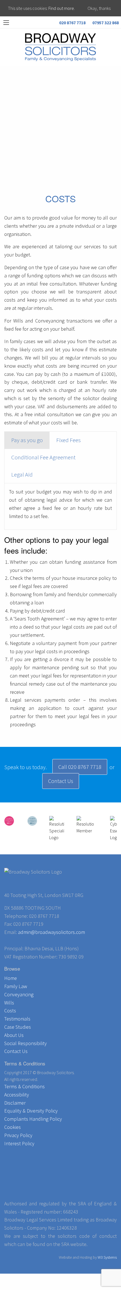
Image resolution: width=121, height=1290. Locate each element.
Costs (10, 1010)
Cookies (12, 1127)
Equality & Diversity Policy (31, 1110)
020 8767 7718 (72, 22)
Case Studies (17, 1027)
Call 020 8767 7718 (79, 766)
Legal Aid (22, 474)
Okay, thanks (99, 8)
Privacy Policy (18, 1135)
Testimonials (17, 1018)
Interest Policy (19, 1143)
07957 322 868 (105, 22)
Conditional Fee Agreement (43, 457)
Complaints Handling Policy (33, 1119)
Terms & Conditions (24, 1086)
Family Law (15, 986)
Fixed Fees (68, 440)
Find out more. (61, 8)
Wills (9, 1002)
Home (10, 978)
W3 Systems (107, 1257)
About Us (14, 1035)
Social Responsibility (25, 1043)
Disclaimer (15, 1103)
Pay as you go (27, 440)
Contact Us (60, 780)
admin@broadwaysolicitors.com (51, 932)
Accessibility (16, 1094)
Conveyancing (18, 994)
